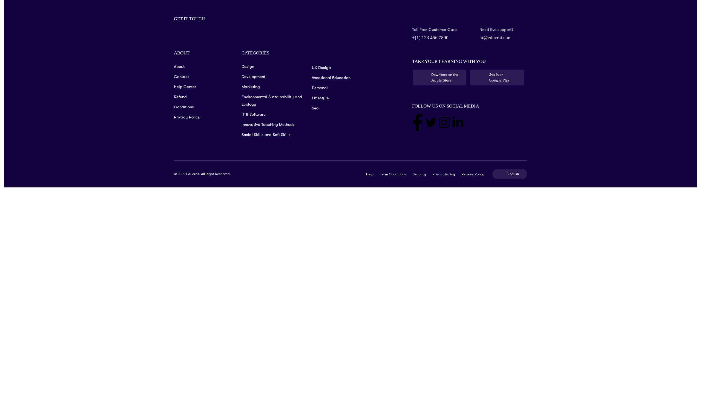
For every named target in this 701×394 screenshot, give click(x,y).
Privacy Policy (187, 117)
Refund (180, 96)
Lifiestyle (320, 97)
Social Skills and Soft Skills (266, 134)
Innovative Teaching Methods (268, 124)
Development (253, 76)
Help (370, 174)
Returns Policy (472, 174)
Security (419, 174)
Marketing (251, 86)
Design (248, 66)
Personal (320, 87)
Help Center (185, 86)
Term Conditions (393, 174)
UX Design (321, 67)
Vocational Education (331, 77)
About (179, 66)
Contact (181, 76)
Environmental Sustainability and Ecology (272, 100)
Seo (315, 108)
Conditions (184, 107)
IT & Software (254, 114)
